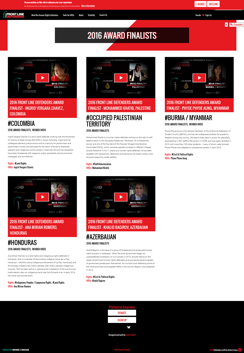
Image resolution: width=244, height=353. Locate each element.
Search (102, 14)
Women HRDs (39, 130)
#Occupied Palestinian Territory (114, 120)
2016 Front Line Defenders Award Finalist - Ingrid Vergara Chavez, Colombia (37, 108)
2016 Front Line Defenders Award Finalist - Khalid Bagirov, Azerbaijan (118, 224)
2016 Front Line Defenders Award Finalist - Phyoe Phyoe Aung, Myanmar (198, 105)
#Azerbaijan (101, 236)
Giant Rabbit (131, 334)
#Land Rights (21, 163)
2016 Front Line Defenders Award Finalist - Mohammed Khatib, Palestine (119, 105)
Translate (238, 24)
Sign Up (208, 15)
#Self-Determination (102, 164)
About (81, 15)
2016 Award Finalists (19, 130)
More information (88, 5)
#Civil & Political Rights (182, 154)
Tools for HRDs (68, 15)
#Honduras (22, 242)
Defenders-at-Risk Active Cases (224, 349)
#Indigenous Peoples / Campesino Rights (33, 282)
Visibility (91, 15)
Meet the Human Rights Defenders (45, 15)
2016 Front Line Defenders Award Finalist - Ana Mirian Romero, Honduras (37, 227)
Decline (213, 4)
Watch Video (42, 77)
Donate (198, 15)
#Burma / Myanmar (188, 117)
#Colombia (21, 123)
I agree (200, 4)
